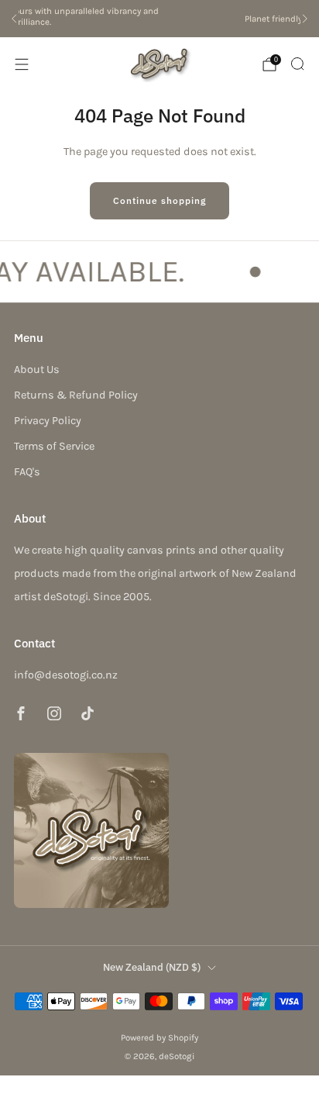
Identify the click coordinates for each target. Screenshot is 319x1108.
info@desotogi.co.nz (66, 675)
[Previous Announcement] (14, 18)
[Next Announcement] (305, 18)
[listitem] (163, 19)
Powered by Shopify (159, 1037)
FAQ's (27, 471)
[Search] (297, 63)
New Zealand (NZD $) (152, 967)
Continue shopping (159, 200)
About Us (37, 369)
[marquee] (159, 271)
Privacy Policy (47, 420)
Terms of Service (54, 446)
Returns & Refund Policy (76, 395)
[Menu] (21, 64)
